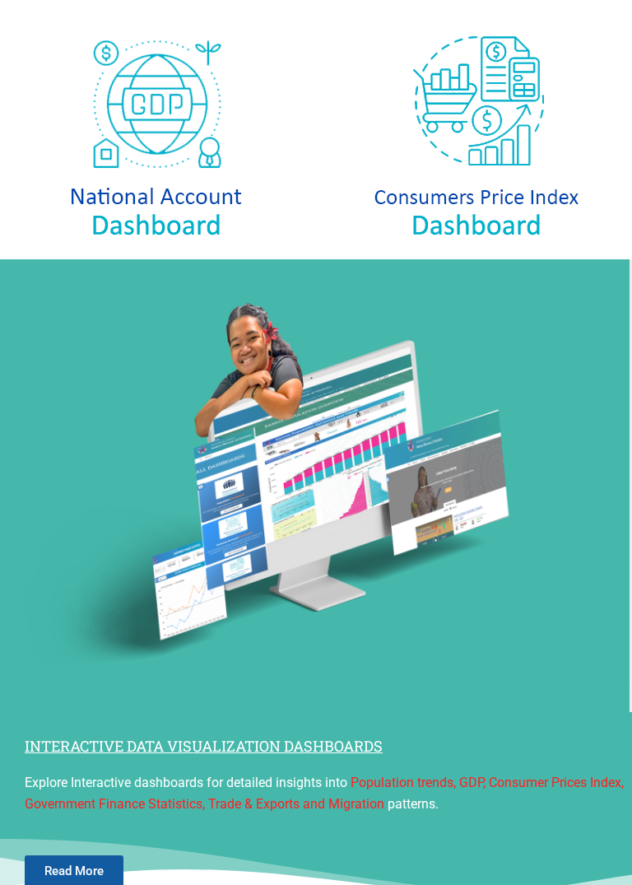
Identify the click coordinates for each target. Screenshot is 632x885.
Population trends (402, 782)
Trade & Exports (254, 804)
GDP (471, 782)
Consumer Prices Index (555, 782)
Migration (356, 804)
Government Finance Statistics (113, 804)
